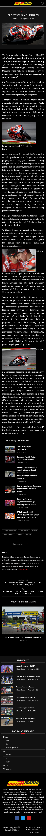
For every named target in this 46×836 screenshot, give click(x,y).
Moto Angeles (34, 832)
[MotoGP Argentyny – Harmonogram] (10, 449)
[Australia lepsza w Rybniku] (7, 721)
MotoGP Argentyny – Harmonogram (23, 637)
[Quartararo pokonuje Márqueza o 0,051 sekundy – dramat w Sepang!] (10, 489)
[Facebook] (17, 818)
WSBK (8, 762)
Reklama (37, 827)
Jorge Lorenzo (8, 535)
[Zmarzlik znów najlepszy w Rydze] (7, 679)
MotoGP (8, 755)
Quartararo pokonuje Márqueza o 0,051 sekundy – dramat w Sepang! (29, 488)
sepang (28, 535)
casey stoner (24, 531)
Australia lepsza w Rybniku (26, 718)
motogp (19, 535)
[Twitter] (23, 818)
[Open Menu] (3, 3)
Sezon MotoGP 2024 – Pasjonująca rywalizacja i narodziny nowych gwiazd (26, 501)
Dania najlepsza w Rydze (25, 687)
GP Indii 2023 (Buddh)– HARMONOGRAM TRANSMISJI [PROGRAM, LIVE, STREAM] (28, 515)
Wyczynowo (7, 769)
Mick (15, 18)
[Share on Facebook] (30, 544)
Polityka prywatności (33, 830)
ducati (34, 531)
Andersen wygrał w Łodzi (25, 708)
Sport (5, 751)
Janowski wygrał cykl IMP (25, 666)
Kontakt (28, 827)
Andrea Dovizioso (10, 531)
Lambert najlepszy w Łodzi (25, 697)
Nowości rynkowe (12, 748)
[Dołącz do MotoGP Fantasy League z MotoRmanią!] (10, 459)
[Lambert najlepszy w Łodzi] (7, 700)
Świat (7, 740)
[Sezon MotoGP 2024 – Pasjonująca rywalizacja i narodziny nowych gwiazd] (10, 503)
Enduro (5, 765)
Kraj (7, 744)
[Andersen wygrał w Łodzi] (7, 711)
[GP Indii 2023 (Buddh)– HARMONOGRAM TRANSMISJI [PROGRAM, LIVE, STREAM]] (10, 516)
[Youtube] (29, 818)
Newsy (5, 737)
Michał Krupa (21, 669)
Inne (7, 758)
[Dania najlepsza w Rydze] (7, 690)
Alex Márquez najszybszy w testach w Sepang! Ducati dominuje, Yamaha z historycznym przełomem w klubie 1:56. (27, 472)
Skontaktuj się (23, 569)
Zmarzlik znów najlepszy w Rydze (28, 676)
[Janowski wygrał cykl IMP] (7, 669)
